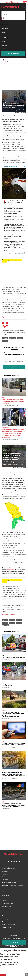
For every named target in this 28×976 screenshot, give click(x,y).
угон (5, 340)
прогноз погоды (5, 625)
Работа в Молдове (7, 903)
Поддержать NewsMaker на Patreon (12, 885)
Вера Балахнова (7, 110)
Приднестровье (6, 898)
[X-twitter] (11, 861)
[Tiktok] (16, 861)
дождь (4, 620)
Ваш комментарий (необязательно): (9, 964)
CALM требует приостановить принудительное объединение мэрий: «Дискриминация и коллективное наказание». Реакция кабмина (13, 714)
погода (18, 622)
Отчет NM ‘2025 (6, 909)
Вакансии (5, 879)
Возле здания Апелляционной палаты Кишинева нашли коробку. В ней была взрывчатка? (13, 401)
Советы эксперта (7, 906)
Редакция (5, 874)
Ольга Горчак (5, 808)
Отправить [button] (3, 975)
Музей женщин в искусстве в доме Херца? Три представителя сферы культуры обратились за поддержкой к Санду (13, 775)
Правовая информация (9, 882)
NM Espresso (5, 895)
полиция (5, 338)
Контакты (5, 877)
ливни (18, 620)
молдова (5, 622)
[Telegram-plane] (19, 861)
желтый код (11, 620)
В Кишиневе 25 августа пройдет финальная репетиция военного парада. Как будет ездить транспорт (13, 805)
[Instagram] (14, 861)
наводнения (11, 622)
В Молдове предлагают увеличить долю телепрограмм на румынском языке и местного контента (14, 744)
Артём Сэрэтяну (6, 405)
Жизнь (4, 100)
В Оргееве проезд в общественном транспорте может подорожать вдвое (13, 656)
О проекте (5, 871)
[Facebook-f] (8, 861)
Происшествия (5, 427)
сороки (19, 338)
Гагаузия (4, 900)
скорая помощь (12, 338)
